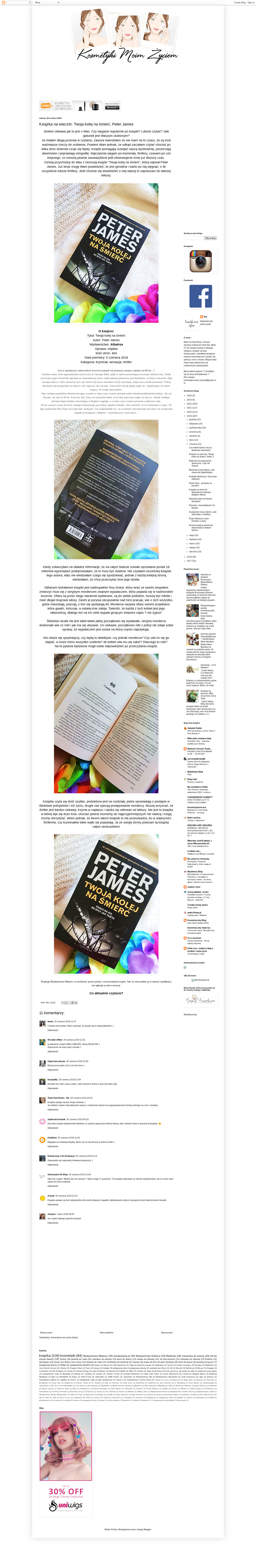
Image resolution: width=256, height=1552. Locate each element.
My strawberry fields (197, 787)
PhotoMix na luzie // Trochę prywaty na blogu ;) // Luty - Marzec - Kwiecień (199, 897)
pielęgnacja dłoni (166, 1397)
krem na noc (65, 1397)
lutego (192, 547)
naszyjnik (128, 1397)
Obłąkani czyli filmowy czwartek (200, 854)
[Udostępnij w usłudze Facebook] (73, 1002)
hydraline (185, 1394)
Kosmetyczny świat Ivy (198, 928)
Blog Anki (192, 779)
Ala (205, 316)
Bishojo (77, 1374)
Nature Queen (48, 1389)
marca (192, 543)
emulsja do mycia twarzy (116, 1394)
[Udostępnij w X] (69, 1002)
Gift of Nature (57, 1371)
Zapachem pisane (56, 1061)
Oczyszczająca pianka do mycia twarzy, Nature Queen (201, 528)
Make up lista (193, 817)
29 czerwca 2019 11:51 (74, 1040)
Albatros (116, 344)
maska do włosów (145, 1359)
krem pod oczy (171, 1371)
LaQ (94, 1371)
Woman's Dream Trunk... (199, 749)
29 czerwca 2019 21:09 (70, 1079)
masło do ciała (188, 1371)
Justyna (52, 1214)
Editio (63, 1365)
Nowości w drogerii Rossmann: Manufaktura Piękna (206, 579)
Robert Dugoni (196, 1389)
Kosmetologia (208, 1383)
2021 (189, 408)
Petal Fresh (86, 1377)
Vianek (122, 1392)
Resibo (165, 1389)
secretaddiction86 (196, 759)
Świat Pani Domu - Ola (58, 1098)
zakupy (148, 1365)
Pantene (139, 1389)
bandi (139, 1365)
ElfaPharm (209, 1365)
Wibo (131, 1371)
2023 (189, 400)
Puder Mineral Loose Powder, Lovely (199, 519)
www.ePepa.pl (194, 912)
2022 (189, 404)
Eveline (208, 1359)
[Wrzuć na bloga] (66, 1002)
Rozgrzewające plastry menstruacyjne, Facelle (208, 609)
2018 (189, 557)
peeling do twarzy (205, 1362)
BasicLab (176, 1380)
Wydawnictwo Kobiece (148, 1355)
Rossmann (209, 1389)
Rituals (183, 1389)
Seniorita (63, 1392)
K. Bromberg (180, 1383)
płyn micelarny (167, 1362)
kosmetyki (67, 1355)
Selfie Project (113, 1377)
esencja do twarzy (154, 1394)
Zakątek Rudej (194, 728)
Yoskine (140, 1371)
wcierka (136, 1400)
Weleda (131, 1392)
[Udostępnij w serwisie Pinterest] (76, 1002)
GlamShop (140, 1383)
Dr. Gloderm (96, 1383)
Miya (53, 1377)
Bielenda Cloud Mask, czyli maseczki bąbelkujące (202, 471)
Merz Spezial (150, 1386)
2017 (189, 561)
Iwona (50, 1021)
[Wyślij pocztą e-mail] (63, 1002)
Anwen (97, 1365)
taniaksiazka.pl (122, 1355)
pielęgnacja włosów (138, 1368)
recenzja (56, 1400)
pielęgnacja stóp (120, 1368)
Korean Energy (82, 1371)
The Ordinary (110, 1392)
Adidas (158, 1380)
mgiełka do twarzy (68, 1380)
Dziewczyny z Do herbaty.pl (61, 1156)
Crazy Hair (56, 1383)
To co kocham (194, 938)
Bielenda (171, 1355)
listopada (194, 423)
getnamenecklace (172, 1394)
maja (192, 535)
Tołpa (131, 1365)
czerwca (193, 444)
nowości (136, 1362)
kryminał (124, 1362)
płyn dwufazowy (105, 1380)
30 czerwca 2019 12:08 (80, 1174)
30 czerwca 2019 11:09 (69, 1138)
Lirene (78, 1362)
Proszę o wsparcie (195, 782)
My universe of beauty (198, 859)
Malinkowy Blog (195, 772)
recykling (66, 1400)
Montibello (64, 1377)
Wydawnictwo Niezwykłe (166, 1377)
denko (63, 1359)
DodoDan (52, 1138)
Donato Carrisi (82, 1383)
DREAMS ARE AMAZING (199, 825)
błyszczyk (89, 1394)
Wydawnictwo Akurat (159, 1392)
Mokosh (188, 1386)
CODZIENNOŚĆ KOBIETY (200, 797)
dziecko (210, 1377)
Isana (146, 1362)
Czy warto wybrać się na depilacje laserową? (200, 448)
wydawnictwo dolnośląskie (164, 1400)
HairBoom (152, 1383)
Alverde (179, 1368)
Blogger (147, 1529)
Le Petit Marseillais (64, 1386)
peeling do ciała (79, 1359)
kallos (195, 1394)
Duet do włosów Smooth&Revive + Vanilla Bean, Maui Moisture (208, 638)
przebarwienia (44, 1400)
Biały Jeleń (188, 1380)
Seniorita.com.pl (76, 1392)
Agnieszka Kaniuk (56, 1119)
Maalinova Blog (195, 871)
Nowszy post (46, 1332)
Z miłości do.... (194, 851)
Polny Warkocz (153, 1389)
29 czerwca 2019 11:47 (65, 1021)
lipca (191, 440)
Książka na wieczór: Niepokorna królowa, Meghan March (200, 492)
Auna (166, 1380)
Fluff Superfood (119, 1365)
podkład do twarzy (184, 1397)
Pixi (155, 1362)
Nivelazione (84, 1389)
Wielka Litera (142, 1392)
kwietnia (193, 539)
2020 (189, 412)
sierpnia (193, 436)
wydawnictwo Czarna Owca (139, 1380)
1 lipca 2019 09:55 (65, 1214)
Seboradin (99, 1377)
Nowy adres (192, 908)
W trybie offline (55, 1040)
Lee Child (79, 1386)
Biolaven (199, 1380)
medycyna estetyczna (112, 1397)
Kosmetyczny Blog (196, 920)
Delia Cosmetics (184, 1365)
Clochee (170, 1365)
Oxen (87, 1368)
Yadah (72, 1394)
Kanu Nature (194, 1383)
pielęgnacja (151, 1397)
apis (201, 1377)
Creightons (68, 1383)
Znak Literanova (188, 1377)
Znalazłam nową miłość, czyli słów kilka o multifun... (202, 513)
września (193, 432)
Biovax (200, 1368)
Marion (102, 1371)
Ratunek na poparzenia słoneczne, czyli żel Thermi (200, 463)
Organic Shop (76, 1368)
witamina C (146, 1400)
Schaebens (43, 1392)
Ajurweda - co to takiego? (208, 666)
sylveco (119, 1380)
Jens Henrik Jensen (47, 1368)
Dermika (198, 1365)
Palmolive (129, 1389)
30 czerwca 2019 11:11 (86, 1156)
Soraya (97, 1368)
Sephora (89, 1392)
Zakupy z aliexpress (196, 820)
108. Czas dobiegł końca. (198, 846)
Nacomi (112, 1371)
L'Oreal (185, 1374)
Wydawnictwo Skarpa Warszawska (53, 1394)
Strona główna (106, 1332)
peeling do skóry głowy (207, 1371)
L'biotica (63, 1368)
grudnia (193, 419)
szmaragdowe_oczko (197, 892)
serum (57, 1362)
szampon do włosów (102, 1359)
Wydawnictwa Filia (144, 1377)
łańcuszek (182, 1400)
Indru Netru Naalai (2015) (198, 923)
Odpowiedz (53, 1030)
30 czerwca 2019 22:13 (66, 1196)
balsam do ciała (94, 1362)
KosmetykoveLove (196, 807)
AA (171, 1368)
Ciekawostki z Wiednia (196, 915)
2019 (189, 416)
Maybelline (105, 1386)
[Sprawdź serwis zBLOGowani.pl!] (200, 980)
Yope (80, 1394)
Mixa (170, 1386)
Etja (106, 1383)
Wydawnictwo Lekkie (205, 1392)
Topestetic (127, 1377)
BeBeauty (159, 1365)
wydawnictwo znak (50, 1374)
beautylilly (53, 1079)
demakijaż (44, 1362)
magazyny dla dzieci (82, 1397)
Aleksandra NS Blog (58, 1174)
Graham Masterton (131, 1374)
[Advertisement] (106, 1302)
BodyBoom (43, 1383)
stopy (102, 1400)
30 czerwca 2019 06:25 (78, 1119)
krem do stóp (50, 1397)
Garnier (99, 1374)
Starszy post (166, 1332)
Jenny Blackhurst (170, 1374)
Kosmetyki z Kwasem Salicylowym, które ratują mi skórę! (199, 864)
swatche (126, 1400)
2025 (189, 395)
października (195, 427)
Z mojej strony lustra (197, 905)
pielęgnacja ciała (87, 1380)
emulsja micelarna (136, 1394)
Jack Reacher (165, 1383)
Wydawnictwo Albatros (95, 1355)
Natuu (74, 1377)
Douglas (210, 1368)
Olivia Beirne (116, 1389)
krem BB (203, 1394)
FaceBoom (43, 1371)
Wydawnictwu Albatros (61, 981)
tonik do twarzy (185, 1362)
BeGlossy (190, 1368)
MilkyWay (161, 1386)
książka (45, 1355)
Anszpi (51, 1196)
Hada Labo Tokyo (151, 1374)
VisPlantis (112, 1362)
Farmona (115, 1383)
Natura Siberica (200, 1386)
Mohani (178, 1386)
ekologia (99, 1394)
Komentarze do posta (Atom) (64, 1337)
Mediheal (137, 1386)
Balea (67, 1362)
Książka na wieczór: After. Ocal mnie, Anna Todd (208, 695)
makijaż (106, 1368)
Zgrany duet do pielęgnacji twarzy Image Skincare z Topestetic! (198, 764)
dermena (158, 1371)
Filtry (189, 774)
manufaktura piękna (47, 1380)
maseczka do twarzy (193, 1355)
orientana (139, 1397)
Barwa (106, 1365)
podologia (200, 1397)
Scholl (54, 1392)
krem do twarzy (124, 1359)
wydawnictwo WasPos (80, 1365)
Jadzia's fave (193, 887)
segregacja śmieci (90, 1400)
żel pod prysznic (167, 1359)
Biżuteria (210, 1380)
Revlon (174, 1389)
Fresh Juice (127, 1383)
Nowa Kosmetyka (100, 1389)
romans (76, 1400)
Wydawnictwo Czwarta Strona (182, 1392)
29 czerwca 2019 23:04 (81, 1098)
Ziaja (149, 1371)
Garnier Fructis (112, 1374)
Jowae (69, 1371)
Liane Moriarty (92, 1386)
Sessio (99, 1392)
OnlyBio (122, 1371)
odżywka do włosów (190, 1359)
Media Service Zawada (122, 1386)
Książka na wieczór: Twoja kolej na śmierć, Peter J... (202, 455)
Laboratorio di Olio (46, 1386)
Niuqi (74, 1389)
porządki (210, 1397)
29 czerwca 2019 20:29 (77, 1061)
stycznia (193, 551)
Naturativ (213, 1386)
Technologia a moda (195, 954)
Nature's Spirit (63, 1389)
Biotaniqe (66, 1374)
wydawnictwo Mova (158, 1368)
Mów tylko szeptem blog (199, 738)
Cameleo (88, 1374)
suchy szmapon (113, 1400)
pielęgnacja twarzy (48, 1365)
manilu (96, 1397)
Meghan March (198, 1374)
